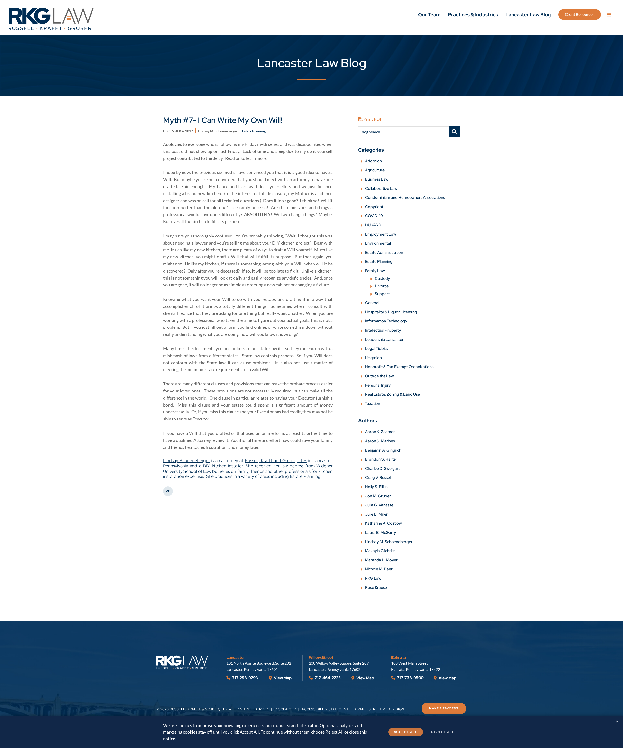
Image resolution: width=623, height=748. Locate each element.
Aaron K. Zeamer (380, 431)
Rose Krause (376, 587)
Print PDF (372, 119)
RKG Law (373, 578)
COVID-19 (374, 215)
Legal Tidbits (376, 348)
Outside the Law (379, 376)
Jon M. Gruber (378, 496)
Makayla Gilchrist (380, 550)
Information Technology (386, 321)
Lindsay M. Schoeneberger (388, 541)
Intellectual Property (383, 330)
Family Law (375, 270)
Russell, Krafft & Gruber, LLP (198, 709)
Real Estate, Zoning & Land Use (392, 394)
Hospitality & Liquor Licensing (391, 312)
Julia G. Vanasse (379, 505)
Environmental (378, 243)
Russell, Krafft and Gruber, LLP (276, 460)
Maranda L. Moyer (381, 560)
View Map (282, 678)
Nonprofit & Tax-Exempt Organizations (399, 366)
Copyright (374, 206)
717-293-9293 (244, 677)
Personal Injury (378, 385)
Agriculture (375, 170)
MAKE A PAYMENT (443, 708)
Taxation (372, 403)
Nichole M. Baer (379, 569)
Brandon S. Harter (381, 459)
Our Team (429, 14)
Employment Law (380, 234)
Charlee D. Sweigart (382, 468)
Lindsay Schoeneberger (186, 460)
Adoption (373, 161)
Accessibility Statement (325, 709)
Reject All (443, 732)
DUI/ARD (373, 225)
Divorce (382, 286)
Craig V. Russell (378, 477)
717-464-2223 (327, 677)
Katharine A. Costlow (383, 523)
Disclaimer (285, 709)
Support (382, 293)
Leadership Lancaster (384, 339)
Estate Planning (305, 476)
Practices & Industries (473, 14)
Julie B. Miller (376, 514)
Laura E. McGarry (380, 532)
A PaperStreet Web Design (379, 709)
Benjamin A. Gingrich (383, 450)
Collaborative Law (381, 188)
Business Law (376, 179)
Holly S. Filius (376, 486)
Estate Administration (384, 252)
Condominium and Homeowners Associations (405, 197)
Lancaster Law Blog (528, 14)
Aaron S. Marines (380, 441)
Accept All (406, 732)
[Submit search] (454, 131)
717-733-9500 (410, 677)
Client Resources (579, 14)
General (372, 302)
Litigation (373, 357)
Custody (382, 278)
